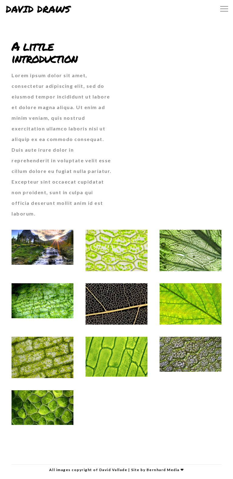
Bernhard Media (163, 469)
